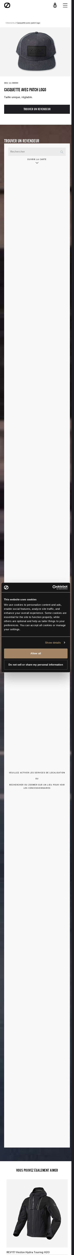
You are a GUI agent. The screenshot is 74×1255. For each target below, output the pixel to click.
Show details (53, 642)
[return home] (7, 5)
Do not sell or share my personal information (35, 664)
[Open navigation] (65, 5)
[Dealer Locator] (55, 5)
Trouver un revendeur (37, 109)
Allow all (35, 653)
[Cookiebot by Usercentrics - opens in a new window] (52, 587)
